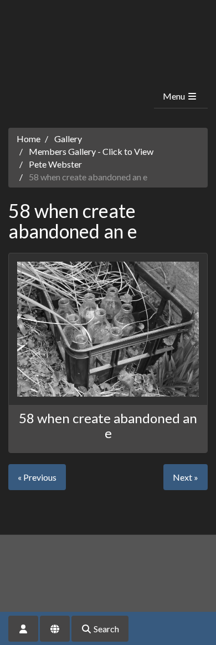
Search (105, 628)
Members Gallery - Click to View (91, 151)
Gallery (68, 138)
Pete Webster (55, 164)
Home (28, 138)
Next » (185, 477)
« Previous (37, 477)
